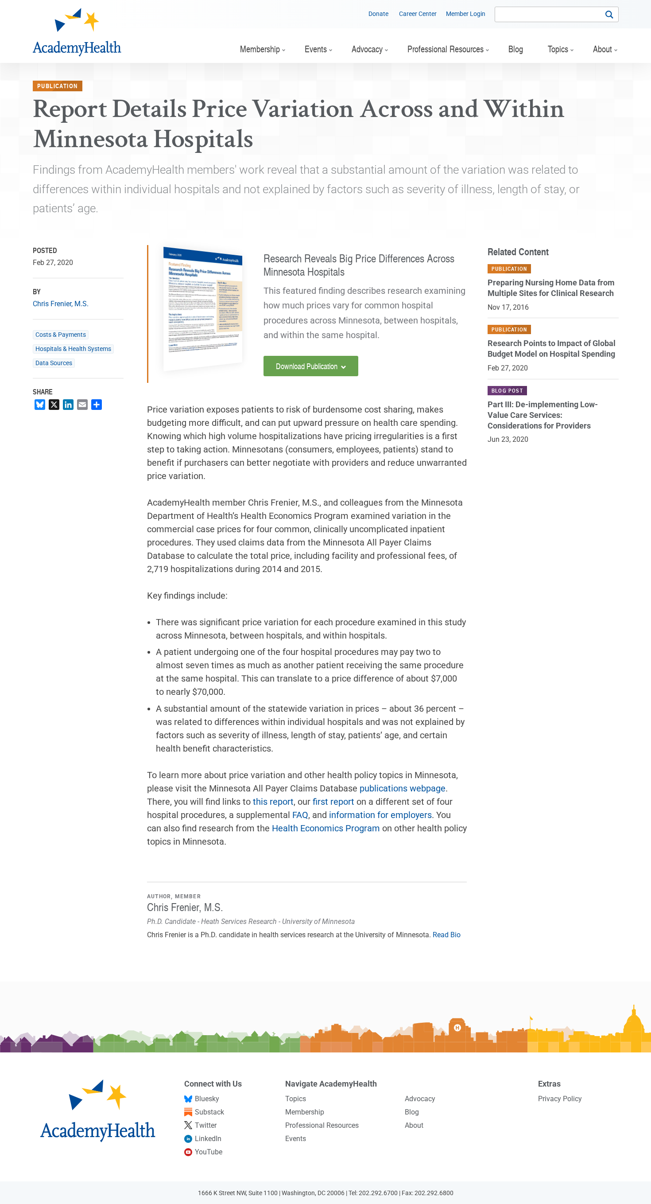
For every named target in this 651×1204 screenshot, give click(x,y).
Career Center (418, 13)
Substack (209, 1112)
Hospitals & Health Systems (73, 349)
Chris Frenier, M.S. (61, 304)
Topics (295, 1099)
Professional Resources (322, 1125)
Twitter (206, 1125)
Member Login (465, 13)
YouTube (208, 1152)
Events (295, 1138)
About (414, 1125)
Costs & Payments (60, 335)
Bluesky (207, 1099)
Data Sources (53, 363)
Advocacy (420, 1099)
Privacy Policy (560, 1099)
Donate (378, 13)
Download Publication (307, 365)
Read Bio (447, 935)
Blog (412, 1112)
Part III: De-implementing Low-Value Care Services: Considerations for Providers (543, 415)
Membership (304, 1112)
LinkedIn (208, 1138)
